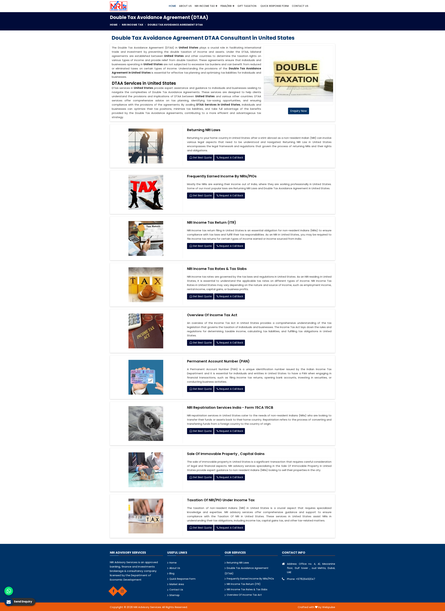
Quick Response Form (274, 6)
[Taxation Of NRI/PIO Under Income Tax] (146, 516)
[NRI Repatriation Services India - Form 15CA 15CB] (146, 423)
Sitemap (174, 595)
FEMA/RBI (226, 6)
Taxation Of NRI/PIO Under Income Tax (221, 500)
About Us (185, 6)
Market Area (176, 584)
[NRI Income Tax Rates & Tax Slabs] (146, 284)
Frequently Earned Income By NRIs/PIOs (222, 176)
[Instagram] (122, 591)
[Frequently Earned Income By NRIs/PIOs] (146, 192)
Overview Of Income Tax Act (212, 315)
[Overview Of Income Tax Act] (146, 331)
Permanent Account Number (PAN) (218, 361)
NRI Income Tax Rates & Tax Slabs (217, 268)
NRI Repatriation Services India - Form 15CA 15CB (230, 407)
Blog (171, 573)
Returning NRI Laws (203, 129)
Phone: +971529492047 (301, 579)
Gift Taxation (246, 6)
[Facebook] (113, 591)
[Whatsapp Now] (8, 591)
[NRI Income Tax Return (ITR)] (146, 238)
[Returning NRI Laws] (146, 146)
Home (172, 6)
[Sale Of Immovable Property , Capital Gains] (146, 469)
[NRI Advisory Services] (118, 6)
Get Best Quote (202, 157)
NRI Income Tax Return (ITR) (211, 222)
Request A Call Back (231, 157)
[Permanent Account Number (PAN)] (146, 377)
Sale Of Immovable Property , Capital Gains (226, 453)
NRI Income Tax (205, 6)
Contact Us (300, 6)
